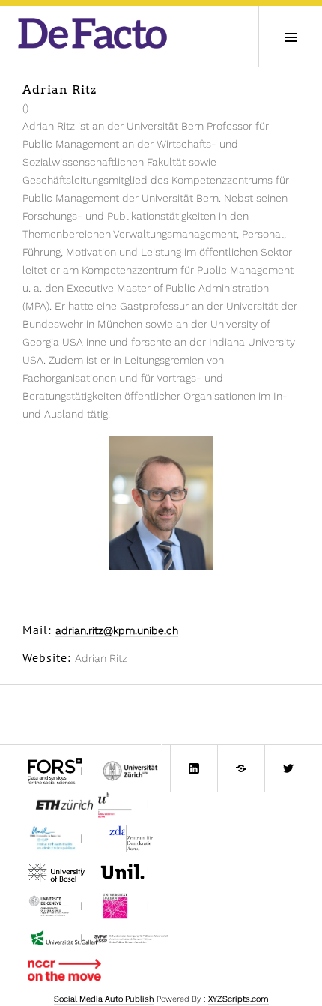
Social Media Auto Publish (104, 999)
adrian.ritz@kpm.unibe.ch (116, 630)
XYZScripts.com (238, 999)
